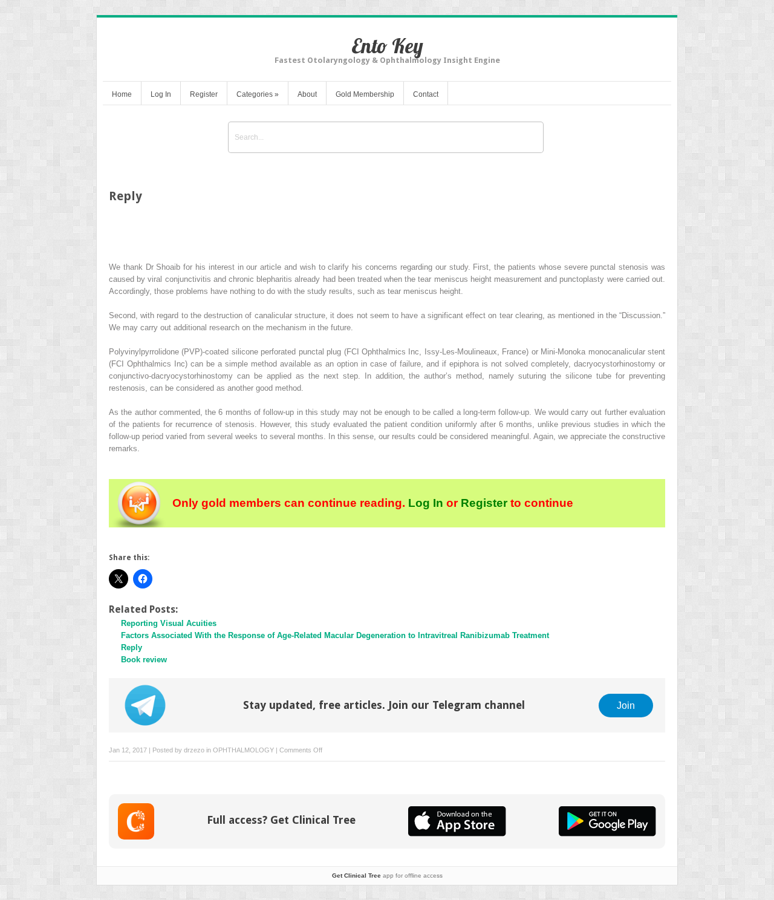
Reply (131, 647)
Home (122, 94)
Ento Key (387, 46)
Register (204, 94)
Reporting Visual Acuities (168, 623)
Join (626, 705)
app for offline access (387, 875)
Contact (425, 94)
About (307, 94)
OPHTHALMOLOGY (243, 750)
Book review (144, 659)
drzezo (194, 750)
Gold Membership (365, 94)
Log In (161, 94)
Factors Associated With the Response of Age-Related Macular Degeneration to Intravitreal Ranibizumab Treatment (335, 635)
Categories (257, 94)
